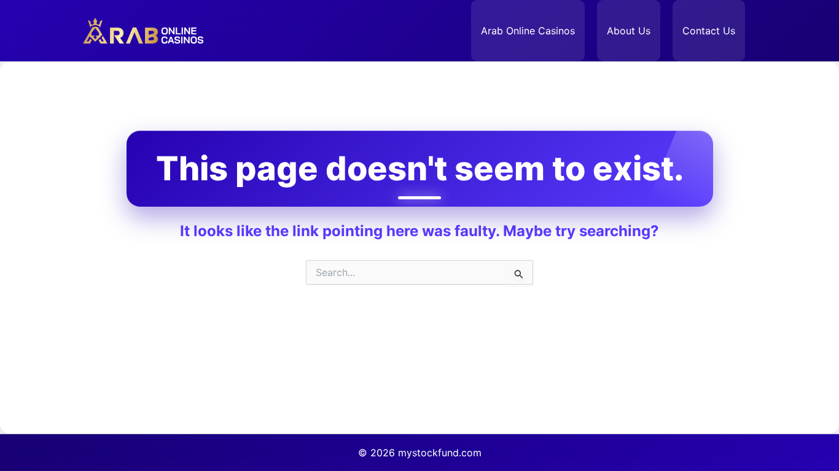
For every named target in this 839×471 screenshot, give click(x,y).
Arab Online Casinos (528, 31)
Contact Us (708, 31)
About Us (628, 31)
